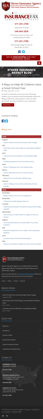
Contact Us (6, 331)
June (4, 153)
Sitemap (22, 281)
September (6, 212)
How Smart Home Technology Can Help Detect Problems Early (21, 303)
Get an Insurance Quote (11, 344)
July (3, 145)
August (5, 140)
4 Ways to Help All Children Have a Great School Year (21, 86)
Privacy (27, 410)
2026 (4, 137)
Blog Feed (7, 129)
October (5, 204)
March (4, 170)
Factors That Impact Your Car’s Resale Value (18, 167)
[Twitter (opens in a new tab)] (23, 52)
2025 (4, 190)
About (9, 281)
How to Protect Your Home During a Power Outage (20, 142)
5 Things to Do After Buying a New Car (16, 201)
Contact (15, 281)
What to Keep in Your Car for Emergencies (17, 196)
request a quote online (26, 274)
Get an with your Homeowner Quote (21, 57)
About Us (6, 326)
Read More (7, 105)
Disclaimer (35, 410)
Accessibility (6, 412)
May (4, 159)
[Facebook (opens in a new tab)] (19, 52)
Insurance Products (9, 340)
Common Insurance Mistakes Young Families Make (20, 156)
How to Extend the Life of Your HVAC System (18, 173)
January (5, 181)
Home (4, 281)
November (6, 198)
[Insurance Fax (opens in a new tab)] (21, 16)
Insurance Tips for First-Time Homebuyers (17, 238)
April (4, 164)
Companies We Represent (11, 349)
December (6, 193)
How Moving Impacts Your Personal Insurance (19, 161)
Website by (16, 412)
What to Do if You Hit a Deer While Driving (17, 178)
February (5, 175)
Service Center (7, 335)
